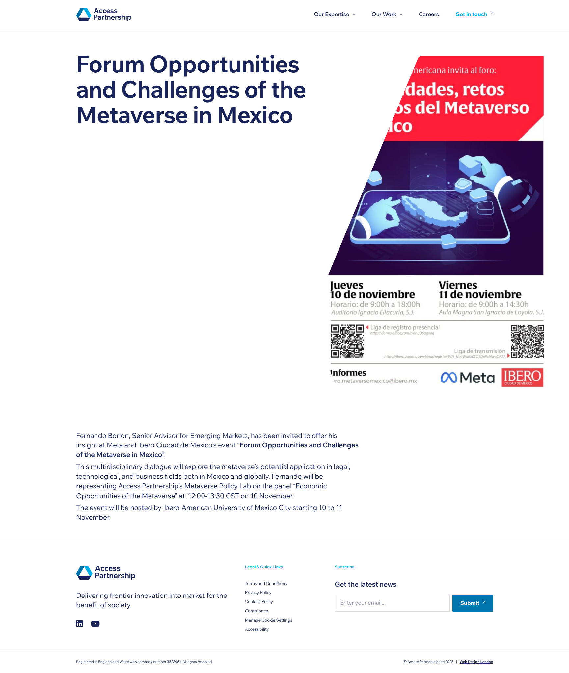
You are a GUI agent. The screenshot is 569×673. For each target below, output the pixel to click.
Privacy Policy (258, 592)
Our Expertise (331, 14)
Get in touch (471, 15)
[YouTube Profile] (95, 623)
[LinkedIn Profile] (79, 623)
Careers (429, 14)
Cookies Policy (259, 601)
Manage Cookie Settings (268, 620)
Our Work (384, 14)
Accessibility (257, 629)
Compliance (256, 611)
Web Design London (476, 661)
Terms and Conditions (266, 583)
